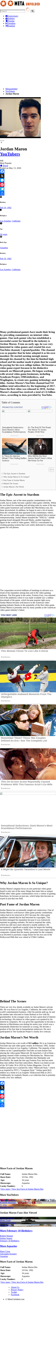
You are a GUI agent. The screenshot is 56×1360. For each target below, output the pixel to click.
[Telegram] (28, 189)
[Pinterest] (28, 184)
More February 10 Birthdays (16, 1230)
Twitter (14, 1292)
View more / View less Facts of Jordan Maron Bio (21, 1189)
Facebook (15, 1294)
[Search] (33, 11)
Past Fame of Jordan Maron (14, 480)
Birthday (11, 18)
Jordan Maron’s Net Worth (13, 487)
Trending (11, 23)
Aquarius (4, 248)
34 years (3, 234)
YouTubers (10, 91)
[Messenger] (28, 180)
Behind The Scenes (10, 483)
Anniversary (13, 16)
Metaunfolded (11, 89)
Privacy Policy (17, 1290)
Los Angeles (5, 221)
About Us (15, 1287)
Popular (11, 21)
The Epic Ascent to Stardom (14, 473)
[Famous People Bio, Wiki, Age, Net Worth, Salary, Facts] (20, 6)
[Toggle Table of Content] (50, 469)
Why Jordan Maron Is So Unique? (16, 477)
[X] (28, 176)
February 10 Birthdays (9, 1241)
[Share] (28, 193)
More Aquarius (8, 1246)
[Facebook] (28, 171)
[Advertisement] (28, 57)
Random (11, 26)
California (16, 221)
